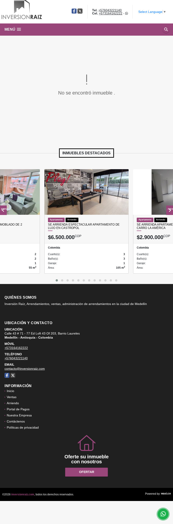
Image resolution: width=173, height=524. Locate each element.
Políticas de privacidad (23, 427)
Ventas (11, 397)
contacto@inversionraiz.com (25, 368)
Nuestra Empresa (19, 415)
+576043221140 (110, 10)
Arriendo (13, 403)
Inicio (10, 391)
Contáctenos (16, 421)
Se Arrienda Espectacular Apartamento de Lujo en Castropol (84, 226)
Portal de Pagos (18, 409)
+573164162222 (110, 13)
